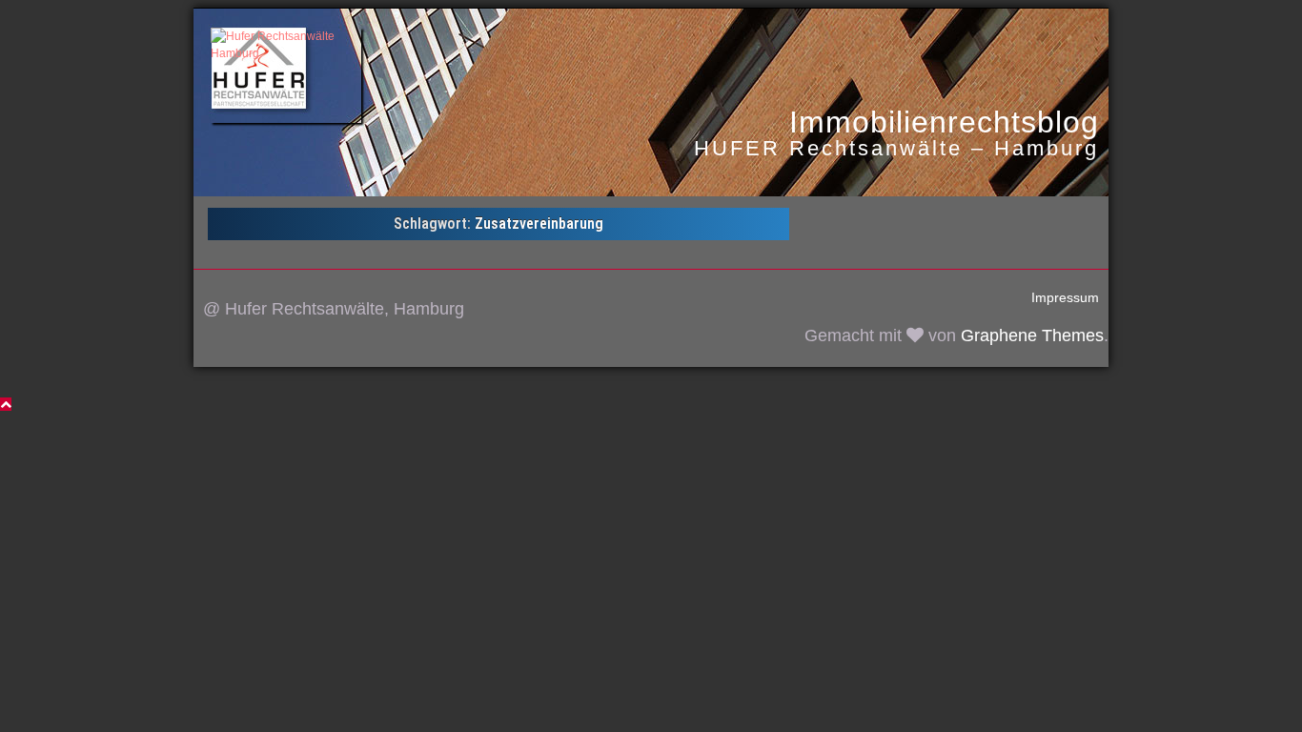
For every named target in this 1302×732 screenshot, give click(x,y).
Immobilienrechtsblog (944, 122)
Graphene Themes (1032, 335)
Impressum (1065, 297)
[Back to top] (5, 404)
